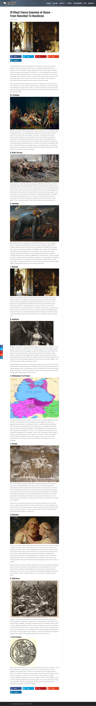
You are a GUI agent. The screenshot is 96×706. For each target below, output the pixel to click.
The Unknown (78, 3)
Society (61, 3)
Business (91, 3)
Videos (49, 3)
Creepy (69, 3)
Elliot (12, 19)
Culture (55, 3)
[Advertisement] (75, 32)
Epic (85, 3)
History (15, 19)
